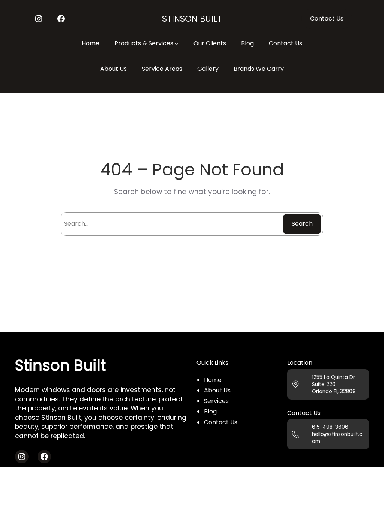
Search (302, 223)
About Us (217, 390)
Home (213, 380)
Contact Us (327, 18)
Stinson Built (192, 19)
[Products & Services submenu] (176, 43)
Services (216, 401)
